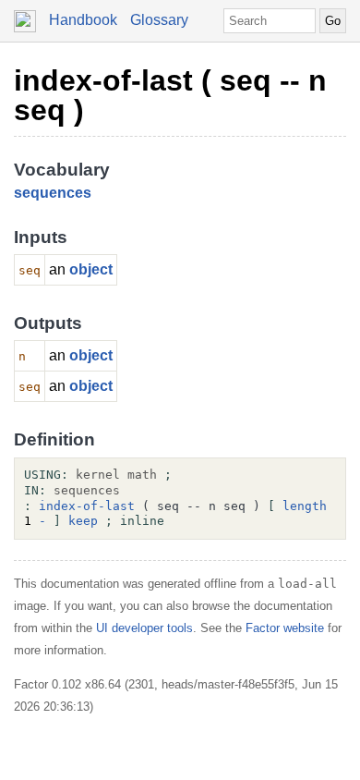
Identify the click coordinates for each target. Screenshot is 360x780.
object (91, 269)
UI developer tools (144, 628)
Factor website (285, 628)
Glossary (159, 20)
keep (83, 521)
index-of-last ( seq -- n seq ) (170, 95)
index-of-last (87, 506)
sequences (52, 193)
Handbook (83, 20)
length (304, 506)
